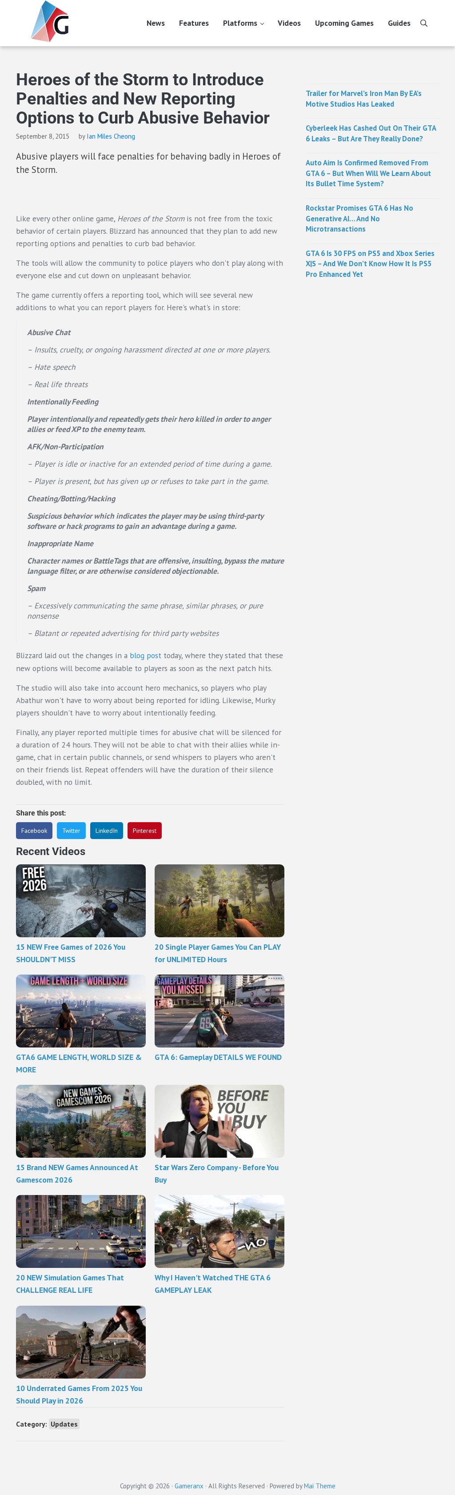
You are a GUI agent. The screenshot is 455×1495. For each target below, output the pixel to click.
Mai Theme (319, 1486)
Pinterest (144, 831)
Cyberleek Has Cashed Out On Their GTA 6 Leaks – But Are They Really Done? (371, 133)
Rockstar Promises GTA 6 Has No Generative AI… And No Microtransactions (359, 218)
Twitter (71, 831)
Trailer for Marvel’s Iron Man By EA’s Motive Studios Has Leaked (364, 98)
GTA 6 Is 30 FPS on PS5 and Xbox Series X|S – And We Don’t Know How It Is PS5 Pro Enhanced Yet (370, 263)
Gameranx (189, 1486)
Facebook (34, 831)
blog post (145, 655)
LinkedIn (107, 831)
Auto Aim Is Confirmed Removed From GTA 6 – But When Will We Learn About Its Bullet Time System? (368, 173)
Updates (64, 1423)
